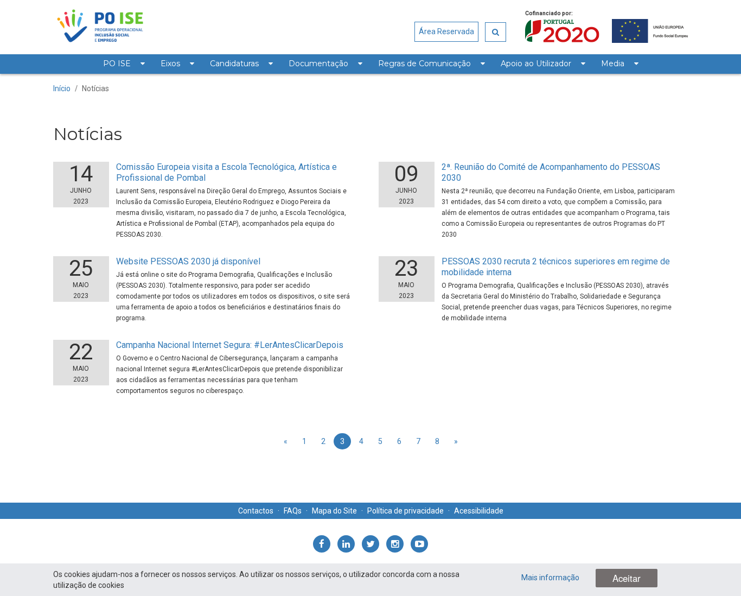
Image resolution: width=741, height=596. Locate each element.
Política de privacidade (405, 510)
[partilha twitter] (370, 544)
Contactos (255, 510)
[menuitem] (123, 64)
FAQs (293, 510)
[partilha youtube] (419, 544)
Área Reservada (446, 31)
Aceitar (626, 578)
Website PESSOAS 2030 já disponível (188, 261)
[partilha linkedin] (346, 544)
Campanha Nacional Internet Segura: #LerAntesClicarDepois (229, 345)
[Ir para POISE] (100, 27)
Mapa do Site (334, 510)
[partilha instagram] (395, 544)
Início (62, 88)
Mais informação (550, 577)
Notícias (95, 88)
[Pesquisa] (495, 32)
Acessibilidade (478, 510)
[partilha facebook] (321, 544)
